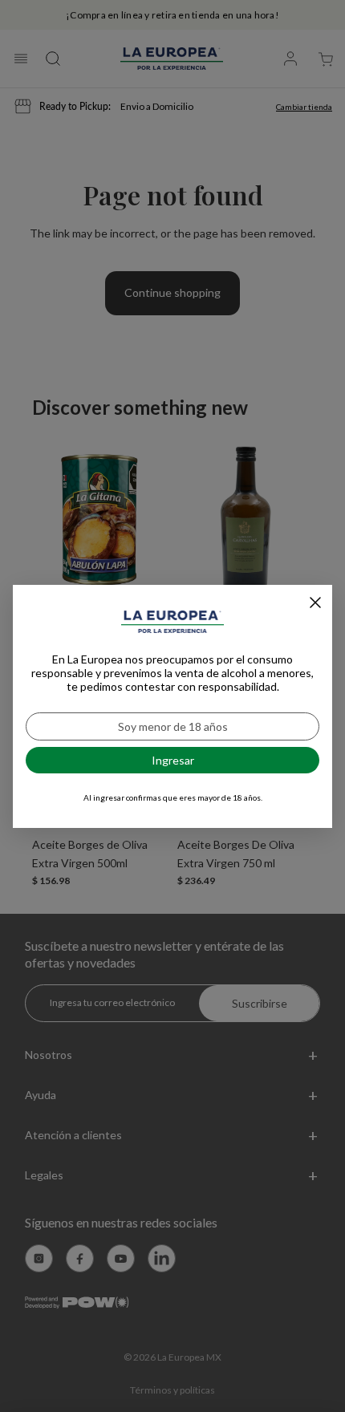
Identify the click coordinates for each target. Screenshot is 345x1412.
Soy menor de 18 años (173, 726)
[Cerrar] (315, 602)
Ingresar (173, 760)
